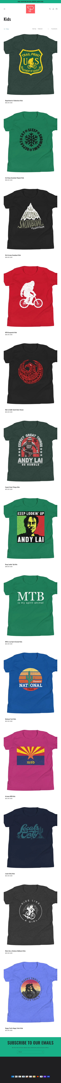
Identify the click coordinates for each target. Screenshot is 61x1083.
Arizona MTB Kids (10, 796)
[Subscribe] (42, 1052)
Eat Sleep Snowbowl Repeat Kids (14, 178)
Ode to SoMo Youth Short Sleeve (14, 410)
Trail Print (28, 1079)
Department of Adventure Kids (14, 100)
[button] (4, 9)
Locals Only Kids (10, 873)
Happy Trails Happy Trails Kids (14, 1028)
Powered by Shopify (34, 1079)
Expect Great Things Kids (12, 487)
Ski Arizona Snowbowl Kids (13, 255)
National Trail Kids (10, 719)
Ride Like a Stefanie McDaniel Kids (15, 951)
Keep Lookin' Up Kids (11, 564)
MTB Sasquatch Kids (11, 332)
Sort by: (34, 28)
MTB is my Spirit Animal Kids (13, 642)
